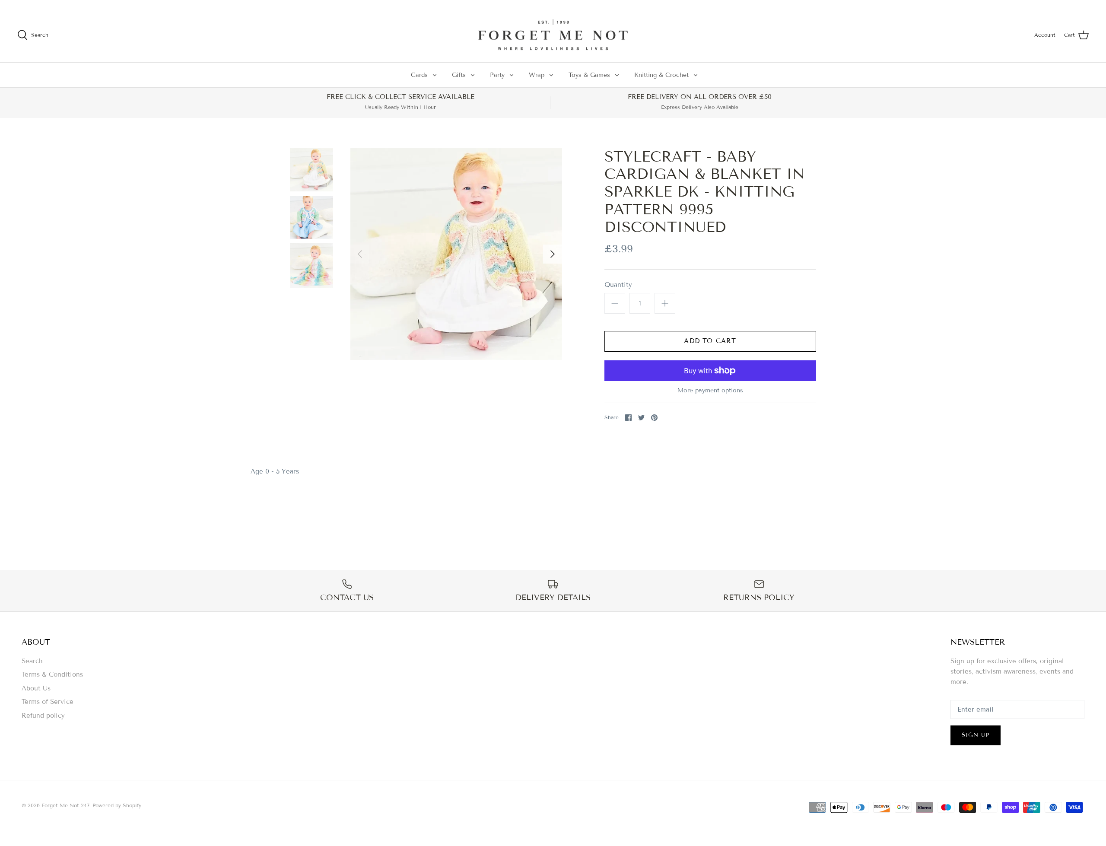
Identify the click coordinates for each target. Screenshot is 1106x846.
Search (32, 661)
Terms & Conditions (52, 674)
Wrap (536, 75)
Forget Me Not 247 (65, 805)
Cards (419, 75)
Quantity (618, 285)
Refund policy (43, 715)
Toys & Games (589, 75)
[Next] (552, 254)
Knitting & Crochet (661, 75)
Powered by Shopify (116, 805)
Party (497, 75)
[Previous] (359, 254)
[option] (456, 254)
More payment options (710, 390)
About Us (36, 688)
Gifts (459, 75)
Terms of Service (47, 702)
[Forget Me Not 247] (553, 35)
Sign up (975, 735)
